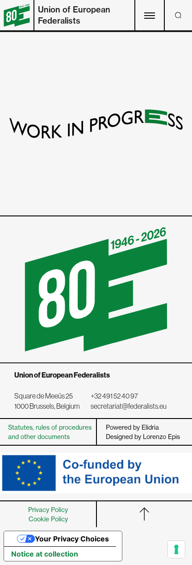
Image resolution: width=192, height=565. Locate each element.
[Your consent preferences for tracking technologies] (176, 549)
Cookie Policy (48, 519)
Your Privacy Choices (72, 538)
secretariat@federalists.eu (129, 406)
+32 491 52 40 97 (114, 396)
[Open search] (178, 15)
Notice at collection (44, 553)
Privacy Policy (48, 509)
